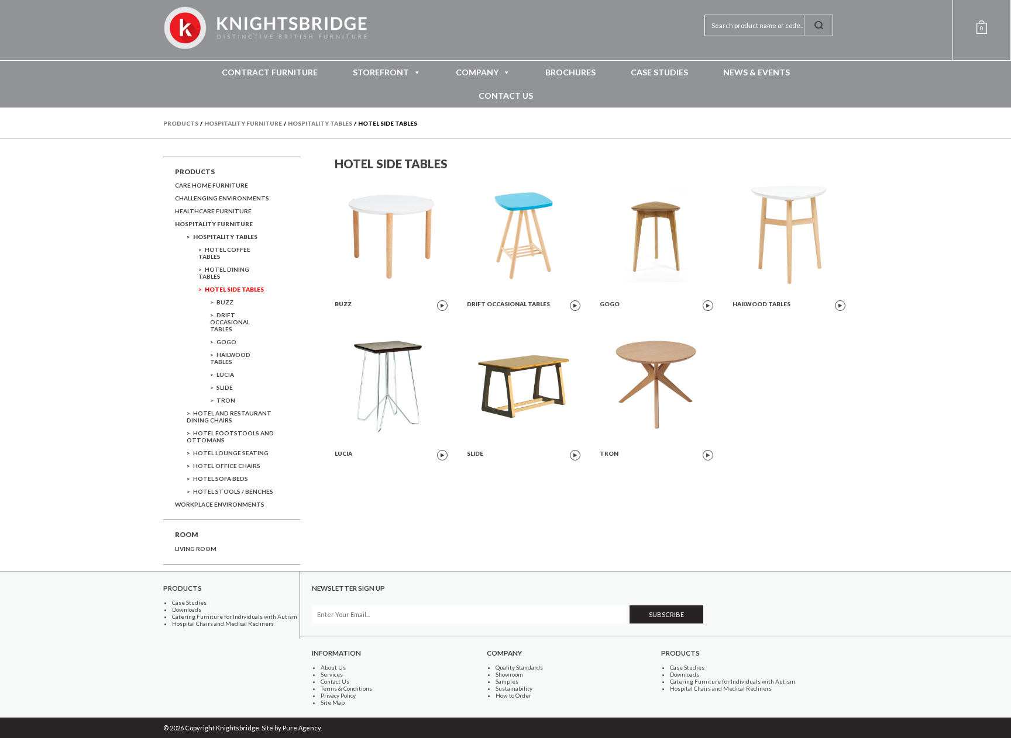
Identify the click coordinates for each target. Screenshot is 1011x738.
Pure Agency (302, 728)
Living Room (195, 548)
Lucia (225, 374)
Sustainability (514, 688)
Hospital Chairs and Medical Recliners (223, 623)
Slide (224, 387)
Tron (225, 400)
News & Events (756, 72)
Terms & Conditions (346, 688)
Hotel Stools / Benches (233, 491)
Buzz (224, 302)
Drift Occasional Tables (230, 321)
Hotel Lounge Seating (231, 452)
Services (332, 674)
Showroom (509, 674)
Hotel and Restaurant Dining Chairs (229, 417)
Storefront (381, 72)
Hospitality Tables (225, 236)
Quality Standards (519, 667)
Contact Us (506, 96)
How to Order (513, 695)
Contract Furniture (270, 72)
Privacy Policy (338, 695)
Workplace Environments (219, 504)
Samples (507, 681)
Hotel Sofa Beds (220, 478)
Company (477, 72)
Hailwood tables (230, 358)
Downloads (186, 609)
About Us (333, 667)
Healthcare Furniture (213, 210)
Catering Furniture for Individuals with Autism (234, 616)
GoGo (226, 341)
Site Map (333, 702)
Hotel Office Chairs (226, 465)
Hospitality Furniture (214, 223)
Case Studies (659, 72)
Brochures (570, 72)
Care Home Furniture (211, 185)
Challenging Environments (222, 198)
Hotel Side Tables (234, 289)
